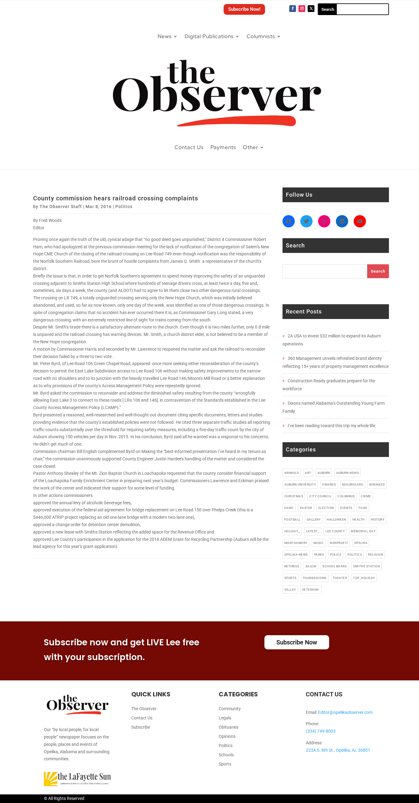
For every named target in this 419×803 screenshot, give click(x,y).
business (377, 484)
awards (329, 484)
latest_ (313, 531)
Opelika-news (296, 554)
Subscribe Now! (244, 9)
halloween (336, 519)
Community (230, 709)
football (292, 519)
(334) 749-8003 (321, 731)
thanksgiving (315, 578)
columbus (346, 496)
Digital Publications (209, 36)
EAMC (289, 508)
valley (290, 589)
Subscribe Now (296, 642)
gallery (314, 519)
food (363, 508)
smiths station (366, 566)
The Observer (143, 709)
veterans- (311, 589)
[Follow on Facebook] (292, 8)
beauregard (352, 484)
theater (340, 578)
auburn (323, 472)
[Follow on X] (311, 8)
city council (320, 496)
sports (290, 578)
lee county (335, 531)
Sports (225, 764)
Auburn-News (347, 472)
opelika (361, 543)
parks (319, 554)
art (308, 472)
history (378, 519)
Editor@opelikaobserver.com (345, 712)
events (346, 508)
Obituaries (228, 727)
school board (334, 566)
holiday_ (292, 531)
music (318, 543)
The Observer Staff (61, 206)
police (335, 554)
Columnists (261, 36)
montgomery (295, 543)
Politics (124, 206)
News (165, 36)
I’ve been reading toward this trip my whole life (331, 425)
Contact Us (189, 147)
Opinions (227, 736)
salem (311, 566)
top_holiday (364, 578)
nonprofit (339, 543)
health (358, 519)
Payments (223, 147)
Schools (226, 755)
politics (355, 554)
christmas (293, 496)
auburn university (300, 484)
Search (378, 271)
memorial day (363, 531)
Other (250, 147)
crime (366, 496)
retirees (291, 566)
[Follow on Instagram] (301, 8)
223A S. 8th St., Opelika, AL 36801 (338, 750)
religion (375, 554)
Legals (225, 718)
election (326, 508)
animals (291, 472)
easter (306, 508)
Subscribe (140, 727)
